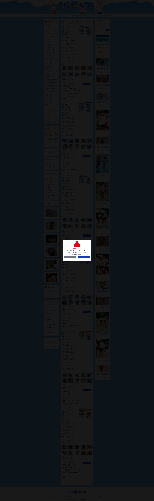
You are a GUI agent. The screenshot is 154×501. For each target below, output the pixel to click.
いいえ (70, 257)
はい (84, 257)
